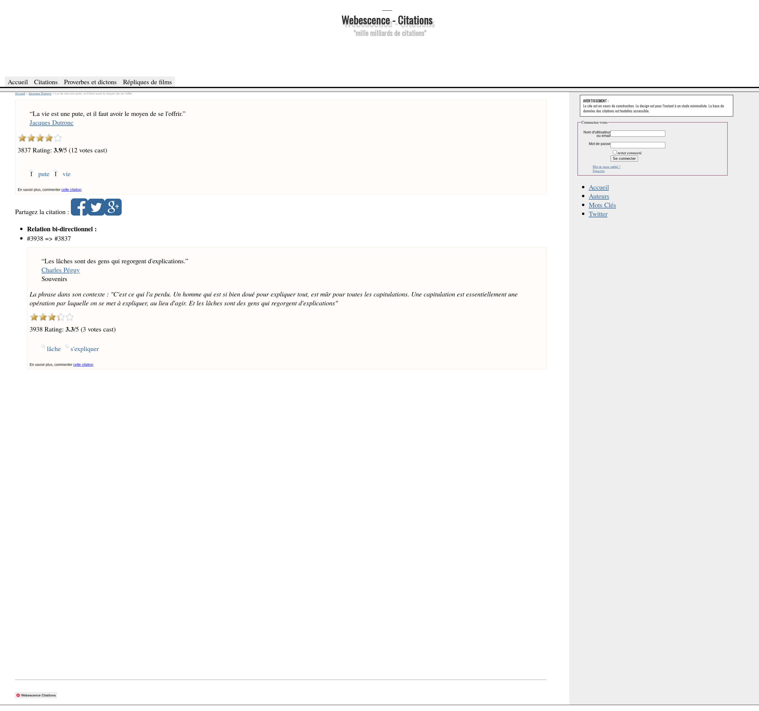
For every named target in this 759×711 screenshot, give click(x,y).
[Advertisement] (387, 55)
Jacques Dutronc (52, 122)
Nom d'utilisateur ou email (596, 134)
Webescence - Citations (387, 19)
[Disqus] (280, 450)
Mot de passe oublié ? (607, 167)
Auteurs (599, 195)
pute (44, 173)
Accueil (599, 186)
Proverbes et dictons (90, 81)
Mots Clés (602, 204)
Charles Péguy (61, 269)
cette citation (71, 190)
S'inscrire (599, 171)
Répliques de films (147, 81)
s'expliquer (85, 348)
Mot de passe (599, 144)
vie (67, 173)
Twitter (598, 213)
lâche (54, 348)
